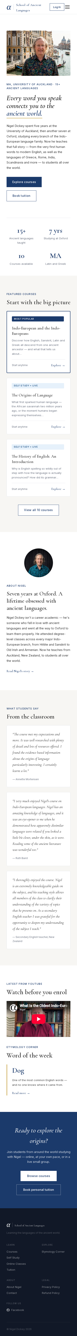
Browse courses (38, 1176)
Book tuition (21, 195)
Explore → (58, 365)
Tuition (11, 1269)
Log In (57, 7)
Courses (12, 1251)
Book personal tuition (38, 1189)
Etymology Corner (53, 1251)
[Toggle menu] (67, 7)
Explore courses (24, 182)
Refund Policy (51, 1293)
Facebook (17, 1310)
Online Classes (16, 1263)
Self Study (13, 1257)
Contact (12, 1293)
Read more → (21, 1093)
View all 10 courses (38, 510)
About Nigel (14, 1287)
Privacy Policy (51, 1287)
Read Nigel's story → (20, 671)
